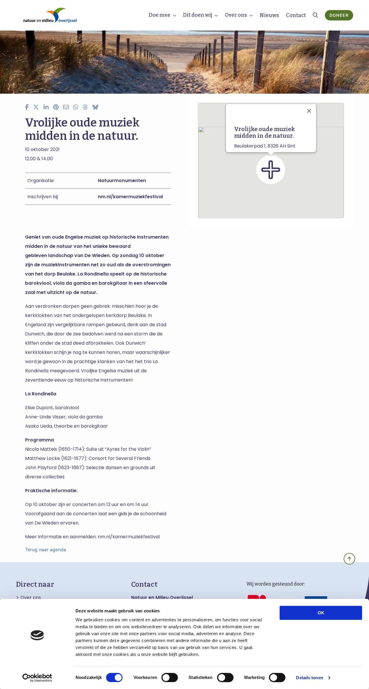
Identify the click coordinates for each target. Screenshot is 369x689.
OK (321, 612)
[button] (270, 169)
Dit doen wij (197, 15)
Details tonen (309, 677)
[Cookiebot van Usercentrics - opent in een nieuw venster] (37, 677)
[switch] (169, 677)
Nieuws (269, 15)
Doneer (339, 15)
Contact (296, 15)
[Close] (309, 111)
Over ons (236, 15)
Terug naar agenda (45, 549)
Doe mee (159, 15)
